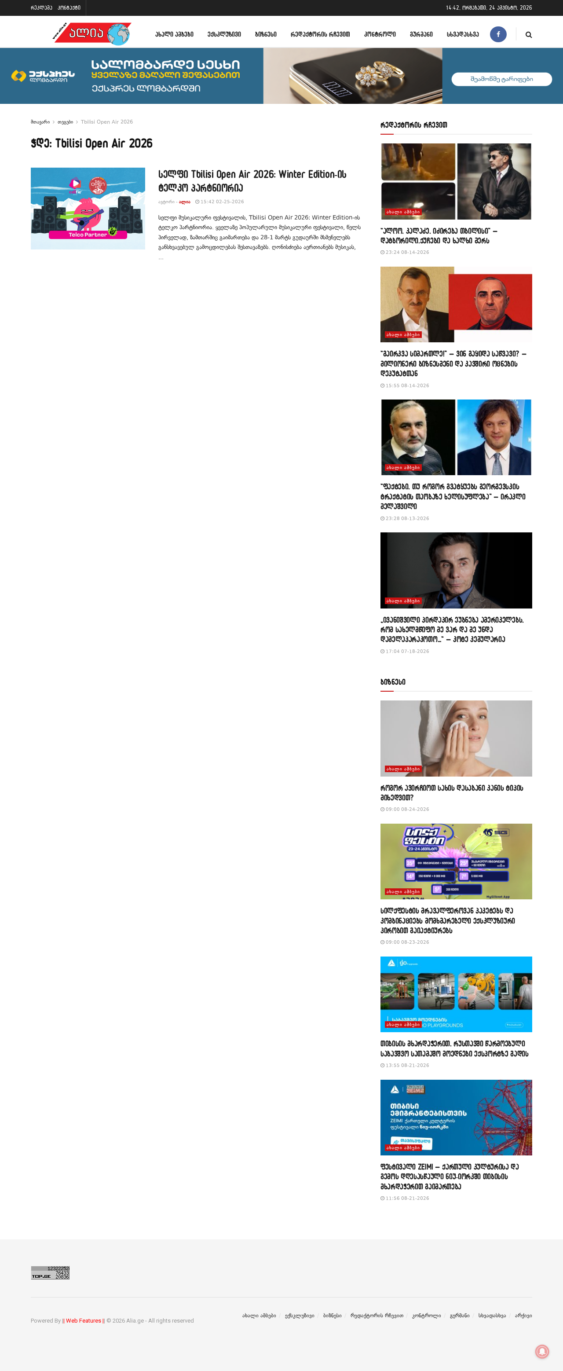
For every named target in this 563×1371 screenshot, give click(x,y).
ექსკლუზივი (224, 34)
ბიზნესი (266, 34)
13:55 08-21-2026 (406, 1065)
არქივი (523, 1315)
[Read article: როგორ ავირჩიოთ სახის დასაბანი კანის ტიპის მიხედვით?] (456, 738)
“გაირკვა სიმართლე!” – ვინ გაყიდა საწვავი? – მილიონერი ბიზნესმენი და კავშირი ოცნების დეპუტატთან (453, 363)
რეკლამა (41, 7)
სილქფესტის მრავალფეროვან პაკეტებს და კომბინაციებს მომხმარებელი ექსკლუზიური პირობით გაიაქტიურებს (447, 920)
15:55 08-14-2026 (406, 386)
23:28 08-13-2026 (406, 518)
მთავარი (40, 122)
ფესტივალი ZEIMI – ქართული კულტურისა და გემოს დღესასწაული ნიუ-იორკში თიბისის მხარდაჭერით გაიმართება (449, 1176)
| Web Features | (83, 1320)
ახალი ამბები (174, 34)
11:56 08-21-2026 (406, 1198)
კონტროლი (380, 34)
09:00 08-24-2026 (406, 809)
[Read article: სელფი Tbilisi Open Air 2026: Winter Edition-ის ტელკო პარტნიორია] (88, 208)
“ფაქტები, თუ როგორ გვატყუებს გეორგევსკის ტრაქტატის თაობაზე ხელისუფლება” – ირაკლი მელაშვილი (453, 496)
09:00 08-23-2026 (406, 942)
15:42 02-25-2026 (221, 202)
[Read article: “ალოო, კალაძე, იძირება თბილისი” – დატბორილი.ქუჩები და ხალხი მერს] (456, 181)
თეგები (65, 122)
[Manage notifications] (542, 1352)
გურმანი (421, 34)
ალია (184, 202)
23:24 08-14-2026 (406, 252)
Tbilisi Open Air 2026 (107, 122)
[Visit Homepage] (92, 34)
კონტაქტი (69, 7)
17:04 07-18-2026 (406, 651)
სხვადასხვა (463, 34)
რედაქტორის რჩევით (320, 34)
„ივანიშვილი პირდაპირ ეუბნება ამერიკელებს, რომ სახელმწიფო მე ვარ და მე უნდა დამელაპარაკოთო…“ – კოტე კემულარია (452, 630)
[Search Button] (529, 34)
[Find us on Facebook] (498, 34)
